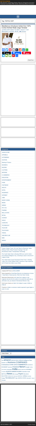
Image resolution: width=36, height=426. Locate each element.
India (14, 369)
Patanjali (16, 374)
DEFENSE (4, 172)
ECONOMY (5, 367)
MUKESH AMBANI (11, 371)
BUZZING (11, 31)
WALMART (29, 378)
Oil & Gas (4, 207)
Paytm (20, 374)
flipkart (22, 367)
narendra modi (26, 371)
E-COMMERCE (5, 175)
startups (29, 376)
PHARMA (4, 210)
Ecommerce (30, 364)
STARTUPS (5, 222)
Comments (23, 31)
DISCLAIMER (16, 270)
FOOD (3, 182)
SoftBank (25, 376)
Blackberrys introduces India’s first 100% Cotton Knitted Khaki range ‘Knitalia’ (16, 27)
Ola (13, 374)
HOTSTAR (4, 369)
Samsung (15, 376)
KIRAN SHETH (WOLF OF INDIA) (11, 29)
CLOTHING (4, 170)
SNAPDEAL (20, 376)
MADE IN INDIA (6, 200)
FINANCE (15, 367)
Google (27, 367)
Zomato (4, 380)
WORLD (4, 240)
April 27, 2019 (25, 29)
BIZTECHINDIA (5, 1)
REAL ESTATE (5, 212)
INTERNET (4, 195)
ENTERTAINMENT (6, 180)
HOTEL (4, 190)
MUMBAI (19, 371)
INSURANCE (5, 192)
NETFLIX (4, 374)
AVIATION (4, 160)
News (9, 373)
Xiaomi (33, 378)
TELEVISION (5, 230)
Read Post (30, 60)
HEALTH (4, 187)
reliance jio (10, 376)
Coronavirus (5, 364)
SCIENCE (4, 217)
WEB (3, 238)
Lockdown (4, 371)
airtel (3, 360)
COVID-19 (12, 364)
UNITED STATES (22, 378)
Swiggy (3, 378)
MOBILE (4, 205)
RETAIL (17, 31)
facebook (10, 367)
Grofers (31, 367)
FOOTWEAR (5, 185)
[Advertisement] (14, 90)
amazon (7, 360)
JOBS (3, 197)
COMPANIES (21, 362)
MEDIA (3, 202)
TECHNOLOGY (5, 225)
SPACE (4, 220)
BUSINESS (6, 31)
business (12, 362)
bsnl (6, 362)
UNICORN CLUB (6, 235)
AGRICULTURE (6, 152)
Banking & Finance (6, 162)
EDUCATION (5, 177)
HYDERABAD (9, 369)
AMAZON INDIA (14, 360)
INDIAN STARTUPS (22, 369)
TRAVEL (4, 233)
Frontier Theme (31, 424)
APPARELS (5, 155)
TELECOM (4, 227)
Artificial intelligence (24, 360)
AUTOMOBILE (5, 157)
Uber (16, 378)
